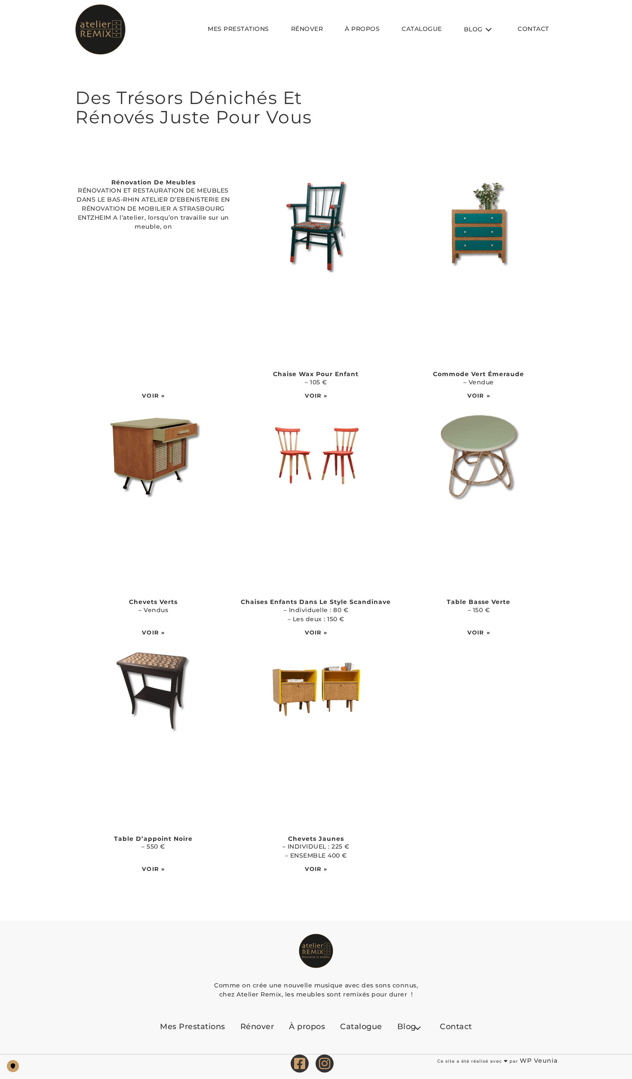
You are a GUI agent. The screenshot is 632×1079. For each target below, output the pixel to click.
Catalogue (422, 29)
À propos (362, 29)
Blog (473, 29)
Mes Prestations (238, 29)
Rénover (307, 29)
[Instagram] (325, 1063)
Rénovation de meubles (153, 182)
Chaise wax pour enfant (316, 374)
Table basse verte (478, 602)
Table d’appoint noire (153, 839)
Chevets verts (153, 602)
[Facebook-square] (300, 1063)
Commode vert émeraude (478, 374)
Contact (533, 29)
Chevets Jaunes (316, 839)
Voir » (153, 395)
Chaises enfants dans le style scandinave (316, 602)
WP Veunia (539, 1060)
